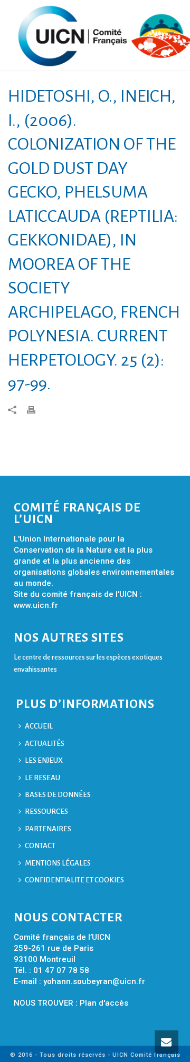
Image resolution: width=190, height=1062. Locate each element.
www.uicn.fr (36, 605)
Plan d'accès (104, 1003)
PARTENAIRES (48, 829)
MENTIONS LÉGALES (58, 863)
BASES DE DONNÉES (58, 795)
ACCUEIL (39, 726)
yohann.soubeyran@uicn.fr (94, 981)
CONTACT (40, 846)
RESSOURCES (46, 811)
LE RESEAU (42, 778)
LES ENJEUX (44, 760)
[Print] (36, 409)
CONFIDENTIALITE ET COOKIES (74, 880)
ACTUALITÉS (44, 744)
